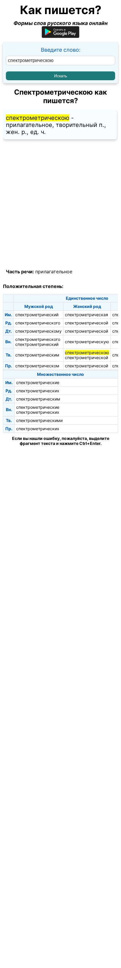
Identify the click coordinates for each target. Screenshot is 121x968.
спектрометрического (37, 322)
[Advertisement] (60, 204)
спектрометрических (37, 390)
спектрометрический (36, 314)
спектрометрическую (87, 341)
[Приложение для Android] (60, 36)
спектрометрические (37, 382)
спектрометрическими (39, 420)
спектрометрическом (37, 365)
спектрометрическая (86, 314)
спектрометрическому (38, 331)
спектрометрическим (37, 354)
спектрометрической (86, 322)
